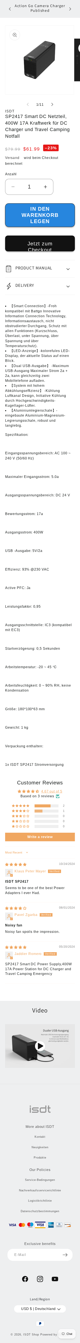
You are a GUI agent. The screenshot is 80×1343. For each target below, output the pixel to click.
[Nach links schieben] (27, 104)
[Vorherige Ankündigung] (10, 9)
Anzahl (11, 174)
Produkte (40, 1157)
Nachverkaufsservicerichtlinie (40, 1190)
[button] (40, 268)
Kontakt (40, 1136)
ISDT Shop (31, 1334)
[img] (16, 864)
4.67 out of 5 (51, 791)
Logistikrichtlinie (40, 1200)
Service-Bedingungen (40, 1179)
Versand (12, 158)
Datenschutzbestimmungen (40, 1211)
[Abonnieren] (65, 1255)
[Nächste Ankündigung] (70, 9)
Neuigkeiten (40, 1147)
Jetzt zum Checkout (40, 246)
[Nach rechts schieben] (52, 104)
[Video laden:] (40, 1046)
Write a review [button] (39, 837)
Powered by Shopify (54, 1334)
